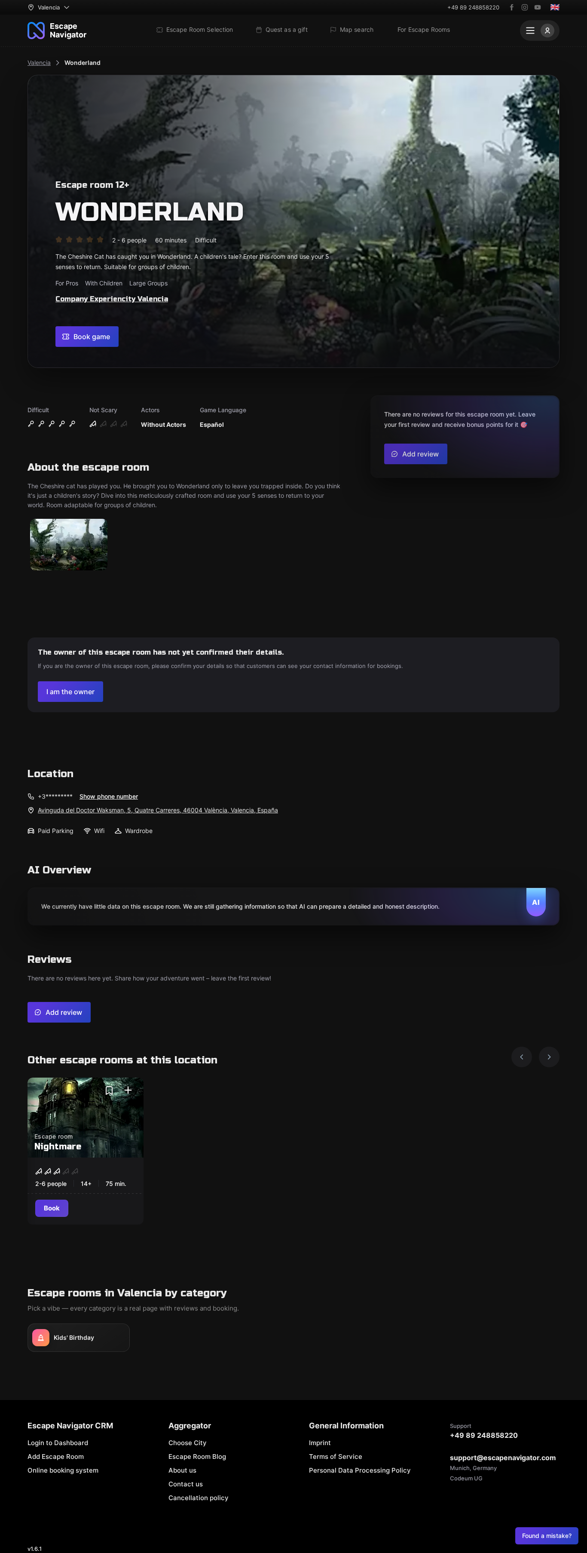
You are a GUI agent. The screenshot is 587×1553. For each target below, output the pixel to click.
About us (182, 1470)
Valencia (39, 62)
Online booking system (63, 1470)
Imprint (320, 1443)
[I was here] (128, 1090)
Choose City (187, 1443)
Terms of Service (335, 1456)
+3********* (55, 796)
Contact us (185, 1484)
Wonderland (82, 62)
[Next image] (549, 1057)
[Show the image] (69, 545)
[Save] (109, 1090)
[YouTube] (537, 7)
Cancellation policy (198, 1498)
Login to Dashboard (58, 1443)
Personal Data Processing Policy (360, 1470)
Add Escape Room (56, 1456)
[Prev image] (521, 1057)
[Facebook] (512, 7)
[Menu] (539, 30)
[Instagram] (525, 7)
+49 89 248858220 (473, 7)
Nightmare (57, 1146)
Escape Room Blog (197, 1456)
